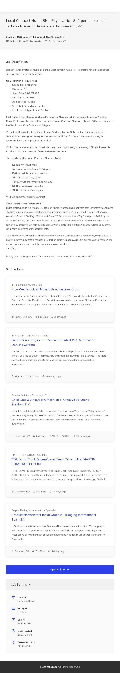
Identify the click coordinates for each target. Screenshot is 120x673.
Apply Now (58, 569)
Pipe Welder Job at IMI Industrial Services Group (46, 289)
